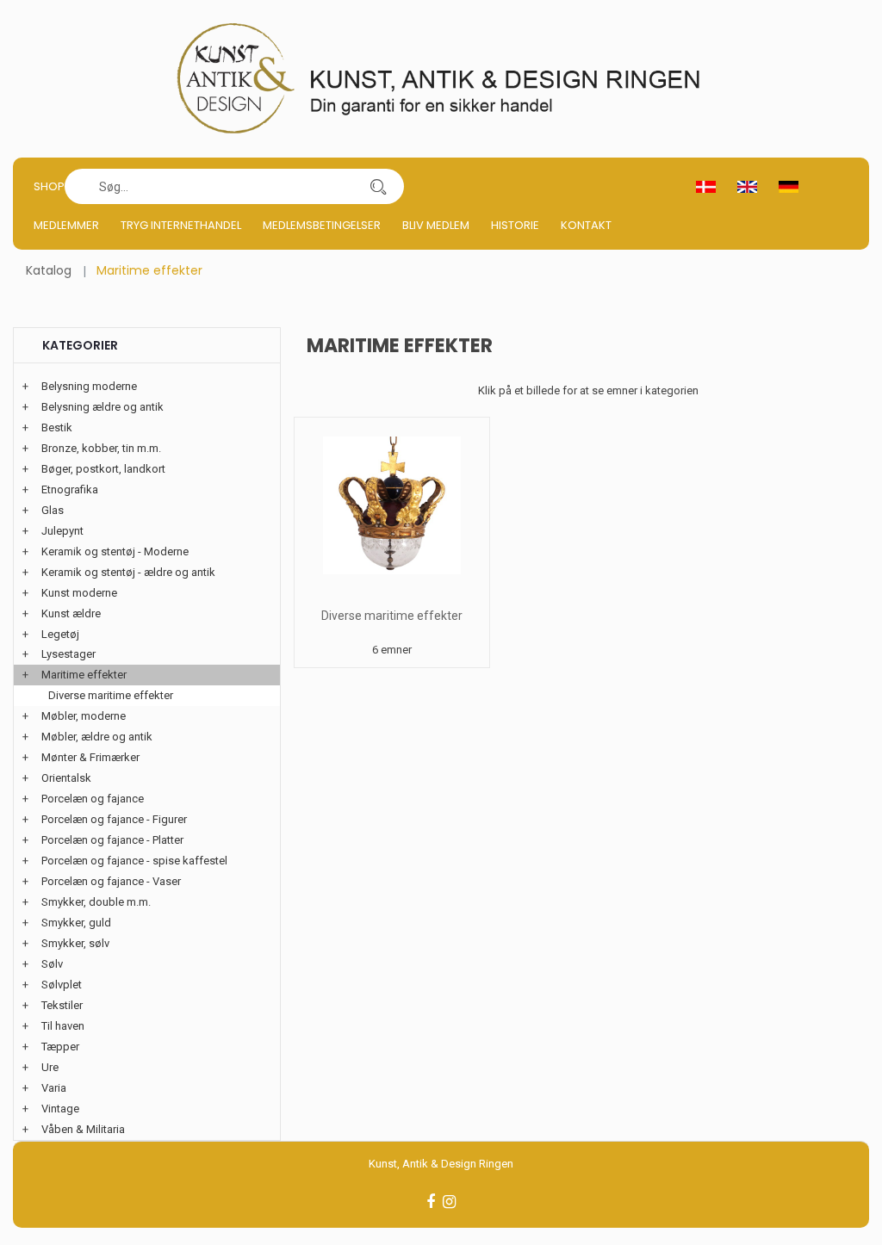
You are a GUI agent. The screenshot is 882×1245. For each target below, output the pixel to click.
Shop (49, 186)
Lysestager (68, 653)
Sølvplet (61, 984)
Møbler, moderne (83, 715)
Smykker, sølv (75, 943)
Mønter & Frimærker (90, 757)
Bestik (56, 427)
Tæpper (60, 1046)
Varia (53, 1087)
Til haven (62, 1025)
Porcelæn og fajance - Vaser (111, 881)
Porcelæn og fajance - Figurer (114, 819)
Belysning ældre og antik (102, 406)
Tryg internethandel (181, 225)
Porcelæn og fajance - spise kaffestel (134, 860)
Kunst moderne (79, 592)
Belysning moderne (89, 386)
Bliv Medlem (435, 225)
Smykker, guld (76, 922)
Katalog (48, 270)
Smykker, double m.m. (96, 901)
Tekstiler (62, 1005)
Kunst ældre (71, 613)
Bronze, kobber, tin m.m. (101, 448)
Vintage (60, 1108)
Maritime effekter (84, 674)
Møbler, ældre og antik (96, 736)
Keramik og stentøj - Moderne (115, 551)
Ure (50, 1067)
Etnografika (69, 489)
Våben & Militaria (83, 1129)
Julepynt (62, 530)
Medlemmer (66, 225)
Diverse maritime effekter (392, 615)
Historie (515, 225)
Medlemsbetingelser (322, 225)
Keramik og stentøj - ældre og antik (128, 572)
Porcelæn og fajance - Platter (112, 839)
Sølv (52, 963)
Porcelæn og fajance (92, 798)
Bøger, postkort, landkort (103, 468)
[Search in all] (378, 186)
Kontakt (586, 225)
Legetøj (60, 634)
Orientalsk (66, 777)
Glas (52, 510)
